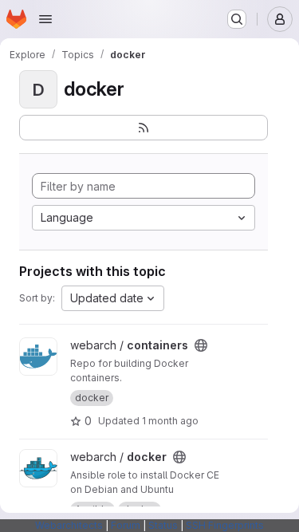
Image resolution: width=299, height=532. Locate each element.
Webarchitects (69, 525)
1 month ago (170, 421)
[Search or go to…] (236, 19)
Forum (125, 525)
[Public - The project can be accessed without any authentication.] (201, 345)
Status (163, 525)
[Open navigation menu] (45, 19)
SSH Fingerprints (225, 525)
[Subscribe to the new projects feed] (143, 127)
